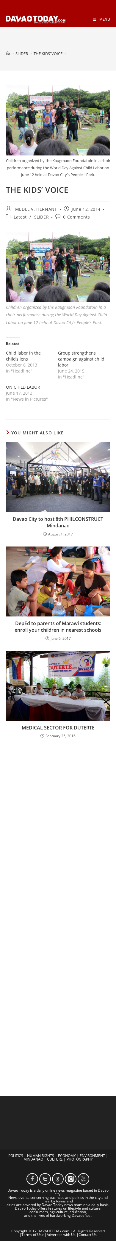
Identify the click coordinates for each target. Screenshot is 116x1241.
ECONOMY (67, 1155)
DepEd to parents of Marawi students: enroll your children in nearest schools (58, 626)
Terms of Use (32, 1234)
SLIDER (41, 217)
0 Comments (76, 217)
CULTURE (55, 1159)
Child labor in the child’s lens (23, 356)
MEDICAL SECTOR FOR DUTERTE (58, 727)
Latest (20, 217)
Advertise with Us (61, 1234)
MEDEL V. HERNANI (35, 209)
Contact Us (88, 1234)
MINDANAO (33, 1159)
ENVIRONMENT (92, 1155)
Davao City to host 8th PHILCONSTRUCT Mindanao (58, 522)
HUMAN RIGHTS (40, 1155)
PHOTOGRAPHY (80, 1159)
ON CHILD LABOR (23, 387)
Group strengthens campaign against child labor (81, 359)
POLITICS (15, 1155)
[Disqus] (58, 822)
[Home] (8, 53)
